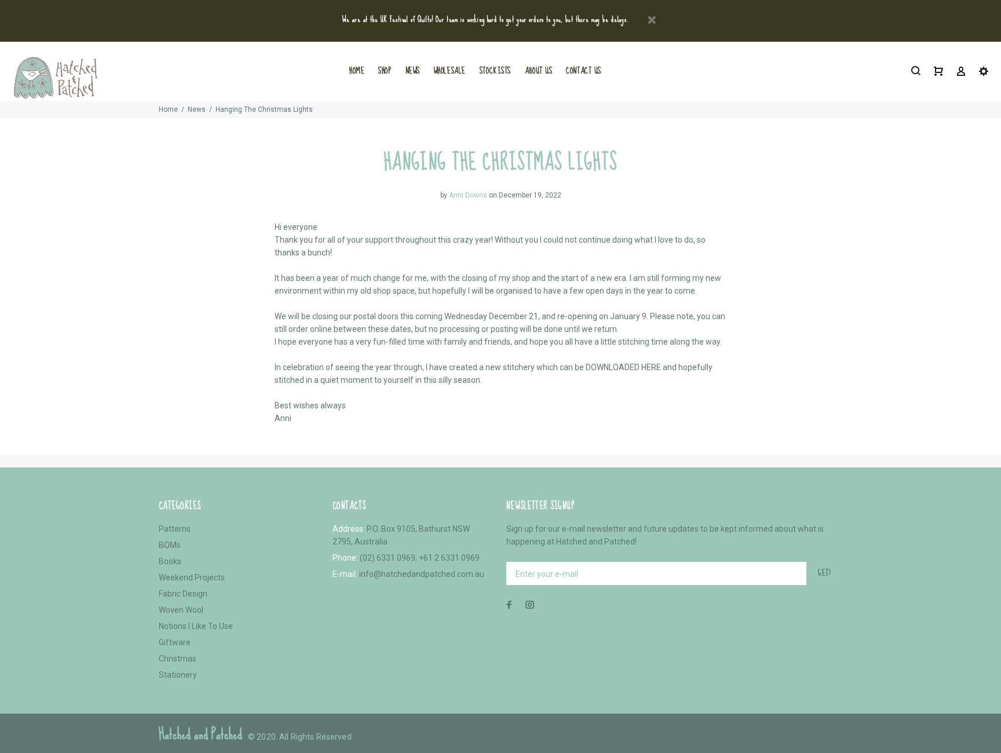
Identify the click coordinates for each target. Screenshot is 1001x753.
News (197, 109)
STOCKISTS (495, 71)
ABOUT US (538, 71)
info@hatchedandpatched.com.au (421, 574)
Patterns (175, 528)
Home (168, 109)
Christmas (177, 658)
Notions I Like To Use (196, 626)
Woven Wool (181, 610)
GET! (824, 573)
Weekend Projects (192, 577)
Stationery (178, 674)
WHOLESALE (450, 71)
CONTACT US (583, 71)
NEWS (412, 71)
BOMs (170, 545)
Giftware (175, 642)
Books (170, 561)
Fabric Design (183, 593)
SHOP (384, 71)
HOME (356, 71)
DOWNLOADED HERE (623, 367)
